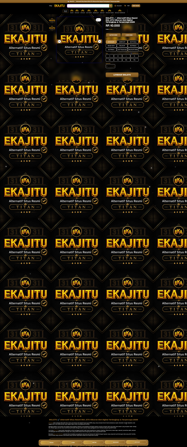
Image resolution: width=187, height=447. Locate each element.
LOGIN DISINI (129, 35)
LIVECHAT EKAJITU (122, 75)
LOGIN (73, 442)
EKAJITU (51, 422)
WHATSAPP (116, 442)
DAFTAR (94, 442)
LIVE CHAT (137, 442)
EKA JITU (56, 430)
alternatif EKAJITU (58, 434)
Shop (50, 5)
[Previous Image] (59, 41)
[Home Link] (59, 5)
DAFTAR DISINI (113, 35)
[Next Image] (99, 41)
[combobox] (88, 5)
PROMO (52, 442)
